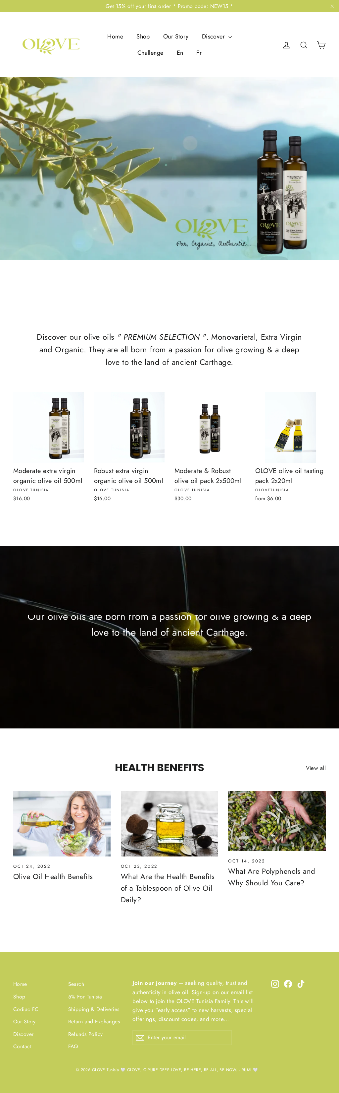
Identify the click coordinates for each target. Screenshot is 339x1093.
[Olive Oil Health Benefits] (62, 823)
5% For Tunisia (85, 996)
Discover (214, 36)
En (180, 52)
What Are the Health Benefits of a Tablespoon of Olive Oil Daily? (168, 888)
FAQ (73, 1046)
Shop (143, 36)
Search (76, 984)
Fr (199, 52)
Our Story (176, 36)
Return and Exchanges (94, 1021)
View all (316, 768)
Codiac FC (26, 1009)
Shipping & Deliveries (94, 1009)
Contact (22, 1046)
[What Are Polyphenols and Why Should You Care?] (277, 821)
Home (115, 36)
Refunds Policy (85, 1034)
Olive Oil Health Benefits (53, 876)
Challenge (150, 52)
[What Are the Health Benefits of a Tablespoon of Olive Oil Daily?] (169, 823)
